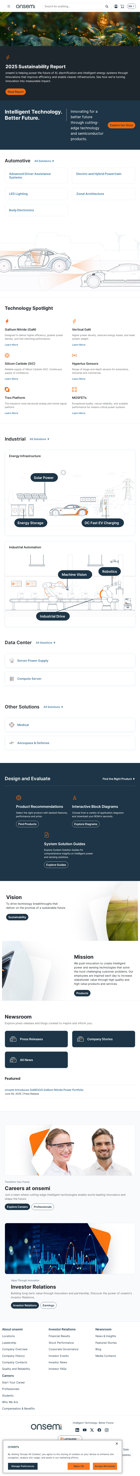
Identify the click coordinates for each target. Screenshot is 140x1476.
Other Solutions (22, 707)
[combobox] (73, 6)
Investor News (58, 1362)
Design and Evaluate (27, 778)
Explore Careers (17, 1206)
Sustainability (17, 917)
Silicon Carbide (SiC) (20, 363)
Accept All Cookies (105, 1466)
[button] (107, 6)
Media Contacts (105, 1356)
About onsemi (12, 1329)
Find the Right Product (117, 779)
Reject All (79, 1466)
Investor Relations (25, 1305)
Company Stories (100, 1039)
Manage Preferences (22, 1466)
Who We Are (10, 1402)
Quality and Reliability (16, 1368)
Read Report (16, 91)
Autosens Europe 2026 (54, 28)
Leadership (9, 1342)
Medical (23, 725)
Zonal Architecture (90, 194)
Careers (8, 1375)
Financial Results (59, 1336)
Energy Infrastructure (19, 28)
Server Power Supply (32, 660)
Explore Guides (56, 864)
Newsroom (103, 1329)
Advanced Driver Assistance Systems (30, 175)
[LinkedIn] (77, 1430)
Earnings (48, 1305)
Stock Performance (61, 1342)
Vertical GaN (81, 329)
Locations (8, 1336)
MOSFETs (79, 397)
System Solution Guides (64, 844)
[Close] (117, 1443)
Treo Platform (15, 397)
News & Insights (105, 1336)
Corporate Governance (63, 1349)
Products (82, 993)
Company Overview (14, 1349)
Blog (98, 1349)
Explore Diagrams (85, 824)
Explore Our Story (121, 125)
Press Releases (31, 1039)
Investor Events (59, 1356)
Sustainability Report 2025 (88, 28)
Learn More (11, 344)
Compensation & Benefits (18, 1408)
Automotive (17, 161)
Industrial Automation (25, 547)
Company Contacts (14, 1362)
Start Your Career (13, 1382)
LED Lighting (18, 194)
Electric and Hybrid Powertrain (98, 174)
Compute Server (29, 678)
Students (7, 1395)
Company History (13, 1356)
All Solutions (43, 161)
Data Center (18, 642)
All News (26, 1060)
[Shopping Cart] (124, 6)
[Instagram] (106, 1430)
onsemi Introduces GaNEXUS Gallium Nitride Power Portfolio (44, 1090)
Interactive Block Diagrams (95, 806)
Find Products (27, 824)
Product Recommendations (39, 806)
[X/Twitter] (92, 1430)
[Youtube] (85, 1430)
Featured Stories (106, 1342)
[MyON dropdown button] (117, 6)
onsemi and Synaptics (121, 28)
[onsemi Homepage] (25, 6)
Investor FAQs (57, 1368)
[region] (62, 1456)
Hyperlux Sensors (85, 363)
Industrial (15, 439)
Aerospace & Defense (33, 743)
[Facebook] (99, 1430)
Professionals (43, 1206)
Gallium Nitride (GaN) (20, 329)
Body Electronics (21, 210)
